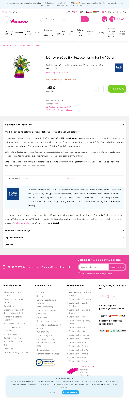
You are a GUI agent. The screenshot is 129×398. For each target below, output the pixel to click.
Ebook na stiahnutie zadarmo (13, 294)
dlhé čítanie (73, 384)
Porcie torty (9, 306)
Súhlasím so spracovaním (97, 274)
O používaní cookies (45, 350)
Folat (56, 104)
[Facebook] (102, 296)
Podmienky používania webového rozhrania (14, 339)
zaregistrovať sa (117, 267)
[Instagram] (108, 296)
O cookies (8, 348)
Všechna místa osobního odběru (80, 294)
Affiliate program (44, 335)
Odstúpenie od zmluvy (46, 321)
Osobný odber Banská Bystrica (78, 304)
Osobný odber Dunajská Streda (79, 311)
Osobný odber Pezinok (79, 335)
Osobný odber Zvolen (78, 357)
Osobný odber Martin (78, 327)
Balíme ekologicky (44, 306)
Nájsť (85, 19)
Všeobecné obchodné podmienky (46, 312)
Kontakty (40, 292)
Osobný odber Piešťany (79, 338)
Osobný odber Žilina (78, 361)
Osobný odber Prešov (78, 346)
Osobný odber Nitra (77, 331)
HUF (81, 12)
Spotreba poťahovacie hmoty (14, 301)
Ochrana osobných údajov (16, 352)
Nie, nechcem (55, 392)
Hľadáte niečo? (11, 334)
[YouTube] (114, 296)
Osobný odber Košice (78, 316)
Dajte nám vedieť (22, 223)
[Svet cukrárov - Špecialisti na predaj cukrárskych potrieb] (15, 20)
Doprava (40, 296)
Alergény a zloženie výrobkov (13, 318)
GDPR (6, 345)
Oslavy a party (25, 45)
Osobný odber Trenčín (78, 350)
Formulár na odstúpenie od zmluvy (48, 326)
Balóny (36, 45)
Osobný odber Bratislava (80, 299)
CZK (69, 12)
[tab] (64, 124)
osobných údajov (106, 274)
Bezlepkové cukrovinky (14, 323)
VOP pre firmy (42, 331)
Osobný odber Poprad (78, 342)
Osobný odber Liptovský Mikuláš (79, 322)
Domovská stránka (10, 45)
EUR (75, 12)
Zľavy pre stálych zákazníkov (12, 329)
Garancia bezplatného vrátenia (46, 301)
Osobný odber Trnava (78, 353)
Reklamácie (41, 317)
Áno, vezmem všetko (70, 392)
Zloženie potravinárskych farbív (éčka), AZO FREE (15, 311)
